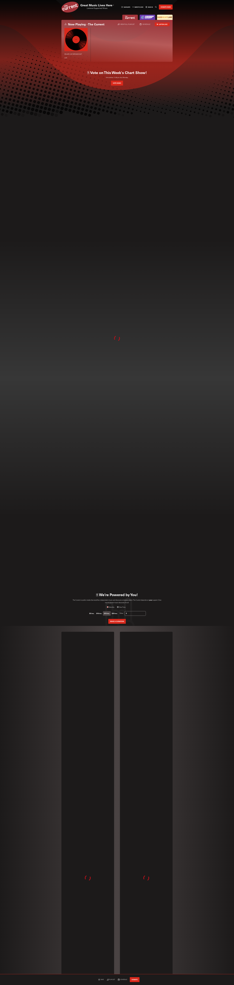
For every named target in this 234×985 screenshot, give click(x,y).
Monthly (111, 607)
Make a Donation (117, 621)
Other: (122, 613)
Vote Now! (117, 83)
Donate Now (166, 7)
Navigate (127, 7)
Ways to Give (138, 7)
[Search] (155, 7)
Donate (135, 980)
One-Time (122, 607)
